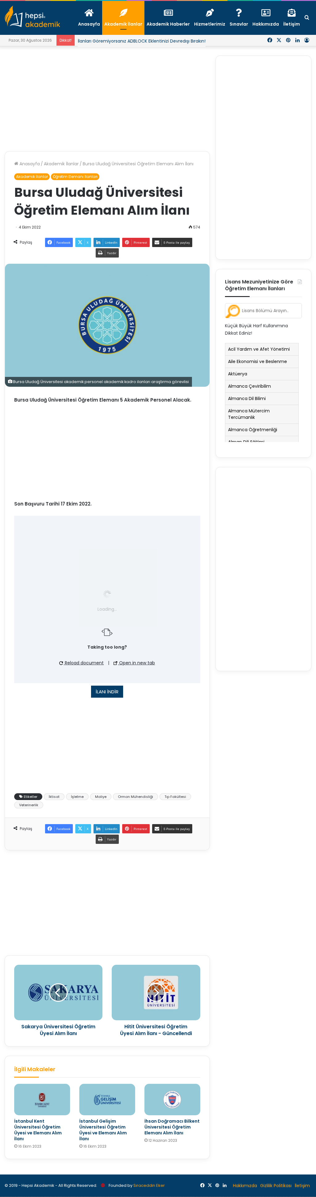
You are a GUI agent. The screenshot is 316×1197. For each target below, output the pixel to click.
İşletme (77, 796)
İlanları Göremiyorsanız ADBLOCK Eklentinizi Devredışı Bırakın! (142, 41)
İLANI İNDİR (107, 691)
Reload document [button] (84, 663)
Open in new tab (136, 663)
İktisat (54, 796)
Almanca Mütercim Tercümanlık (249, 414)
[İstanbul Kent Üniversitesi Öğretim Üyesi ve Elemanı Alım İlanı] (42, 1099)
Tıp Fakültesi (175, 796)
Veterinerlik (28, 805)
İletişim (302, 1186)
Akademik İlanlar (61, 164)
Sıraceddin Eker (149, 1185)
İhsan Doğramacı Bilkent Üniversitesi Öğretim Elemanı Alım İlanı (172, 1127)
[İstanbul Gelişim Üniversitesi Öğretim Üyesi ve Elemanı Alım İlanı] (107, 1099)
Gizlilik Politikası (276, 1186)
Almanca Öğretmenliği (252, 430)
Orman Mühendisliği (135, 796)
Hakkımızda (245, 1186)
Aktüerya (237, 374)
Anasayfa (29, 164)
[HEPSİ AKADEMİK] (32, 16)
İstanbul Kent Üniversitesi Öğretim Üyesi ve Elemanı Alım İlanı (38, 1130)
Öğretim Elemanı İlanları (75, 176)
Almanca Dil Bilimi (247, 398)
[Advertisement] (107, 99)
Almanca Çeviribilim (249, 386)
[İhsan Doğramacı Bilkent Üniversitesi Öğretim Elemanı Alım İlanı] (172, 1099)
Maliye (100, 796)
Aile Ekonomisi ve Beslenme (257, 361)
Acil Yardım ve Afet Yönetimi (259, 349)
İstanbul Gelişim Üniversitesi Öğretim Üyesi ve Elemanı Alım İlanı (103, 1130)
